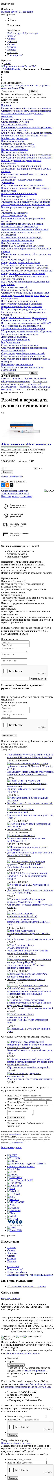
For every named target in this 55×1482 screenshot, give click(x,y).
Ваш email (12, 1102)
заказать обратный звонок (33, 1384)
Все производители (11, 1147)
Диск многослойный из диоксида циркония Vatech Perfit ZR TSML (30, 854)
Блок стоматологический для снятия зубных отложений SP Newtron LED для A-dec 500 (30, 756)
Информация (8, 14)
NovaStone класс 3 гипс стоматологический (30, 939)
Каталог (11, 1247)
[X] (11, 485)
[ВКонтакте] (3, 485)
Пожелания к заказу (17, 1108)
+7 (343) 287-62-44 (10, 69)
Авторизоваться (16, 1365)
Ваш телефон (15, 1099)
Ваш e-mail (12, 1358)
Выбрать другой (9, 11)
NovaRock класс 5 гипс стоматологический (30, 803)
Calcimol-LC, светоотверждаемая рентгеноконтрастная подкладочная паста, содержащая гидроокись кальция (29, 991)
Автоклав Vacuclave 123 (19, 829)
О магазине (13, 1266)
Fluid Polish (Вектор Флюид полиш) (25, 867)
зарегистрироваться (35, 1370)
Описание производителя (14, 491)
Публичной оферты (15, 1134)
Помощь (11, 1261)
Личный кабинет (10, 376)
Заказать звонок (37, 1304)
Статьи (11, 1255)
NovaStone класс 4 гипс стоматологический (30, 1008)
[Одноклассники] (7, 485)
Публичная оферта (17, 1272)
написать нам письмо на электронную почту (28, 1387)
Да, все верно (26, 11)
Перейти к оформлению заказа (17, 1443)
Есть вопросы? (15, 1269)
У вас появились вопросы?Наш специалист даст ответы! (16, 495)
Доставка (12, 1253)
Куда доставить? (15, 1105)
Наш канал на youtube (34, 1286)
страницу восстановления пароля (21, 1353)
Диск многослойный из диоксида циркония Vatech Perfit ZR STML (30, 891)
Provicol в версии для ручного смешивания (29, 1079)
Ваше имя (12, 1416)
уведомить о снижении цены (12, 476)
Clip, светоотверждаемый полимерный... (28, 1067)
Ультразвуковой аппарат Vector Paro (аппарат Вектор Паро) (25, 966)
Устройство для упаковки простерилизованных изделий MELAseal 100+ (28, 922)
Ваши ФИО (14, 1095)
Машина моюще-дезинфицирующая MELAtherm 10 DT (26, 839)
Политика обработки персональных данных (30, 1274)
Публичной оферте (17, 1142)
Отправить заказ (16, 1117)
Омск (13, 20)
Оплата (11, 1250)
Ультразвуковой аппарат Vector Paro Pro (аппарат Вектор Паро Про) (27, 952)
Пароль (11, 1361)
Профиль (6, 60)
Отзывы (11, 1258)
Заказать (13, 1435)
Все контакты (31, 69)
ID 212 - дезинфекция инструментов (26, 979)
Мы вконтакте (14, 1286)
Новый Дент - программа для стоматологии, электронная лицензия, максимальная (30, 773)
